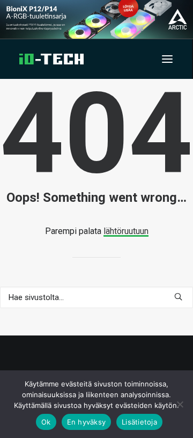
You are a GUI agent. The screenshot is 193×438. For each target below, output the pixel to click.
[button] (167, 59)
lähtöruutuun (126, 231)
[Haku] (96, 297)
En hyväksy (86, 422)
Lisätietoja (139, 422)
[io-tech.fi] (51, 59)
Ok (46, 422)
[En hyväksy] (179, 404)
